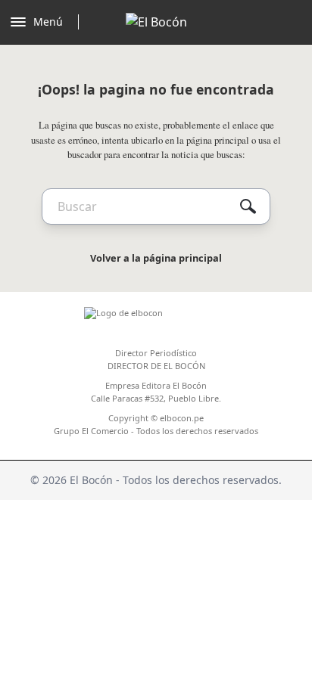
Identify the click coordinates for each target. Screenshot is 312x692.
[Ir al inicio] (156, 22)
